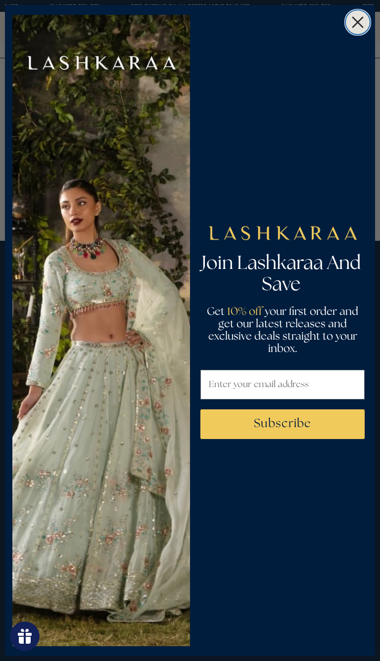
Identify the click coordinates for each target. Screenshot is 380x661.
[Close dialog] (357, 22)
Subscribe (282, 424)
